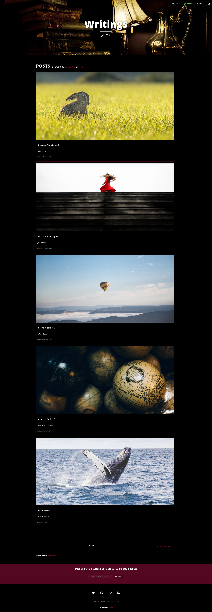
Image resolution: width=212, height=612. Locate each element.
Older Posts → (165, 547)
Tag (81, 66)
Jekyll (110, 607)
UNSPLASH (52, 555)
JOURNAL (188, 4)
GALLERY (176, 4)
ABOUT (200, 4)
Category (70, 66)
